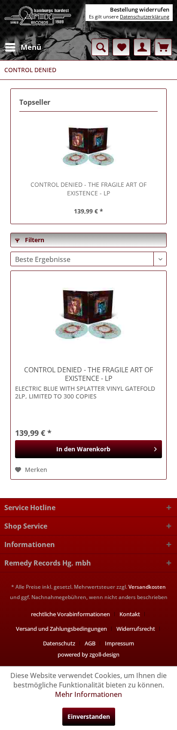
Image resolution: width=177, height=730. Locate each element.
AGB (90, 643)
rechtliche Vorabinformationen (70, 614)
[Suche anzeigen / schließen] (100, 47)
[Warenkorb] (163, 47)
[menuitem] (23, 47)
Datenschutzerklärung (144, 16)
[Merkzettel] (121, 47)
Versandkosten (147, 586)
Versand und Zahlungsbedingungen (61, 629)
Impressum (119, 643)
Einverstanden (88, 716)
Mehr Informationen (88, 694)
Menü (31, 47)
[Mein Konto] (142, 47)
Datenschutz (59, 643)
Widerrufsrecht (135, 629)
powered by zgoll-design (88, 654)
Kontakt (129, 614)
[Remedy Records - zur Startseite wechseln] (38, 19)
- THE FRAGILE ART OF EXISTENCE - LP (88, 188)
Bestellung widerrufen (139, 9)
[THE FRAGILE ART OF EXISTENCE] (88, 146)
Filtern (33, 240)
